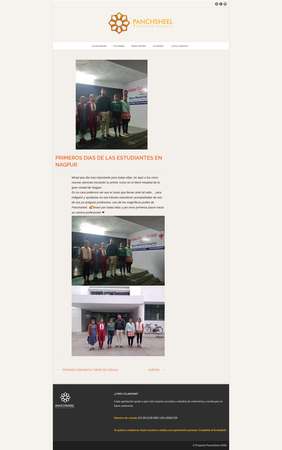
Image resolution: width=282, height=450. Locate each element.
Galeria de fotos (138, 46)
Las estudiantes (99, 46)
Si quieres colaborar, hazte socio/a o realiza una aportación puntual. (156, 430)
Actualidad (158, 46)
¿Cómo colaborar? (180, 46)
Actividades (119, 46)
